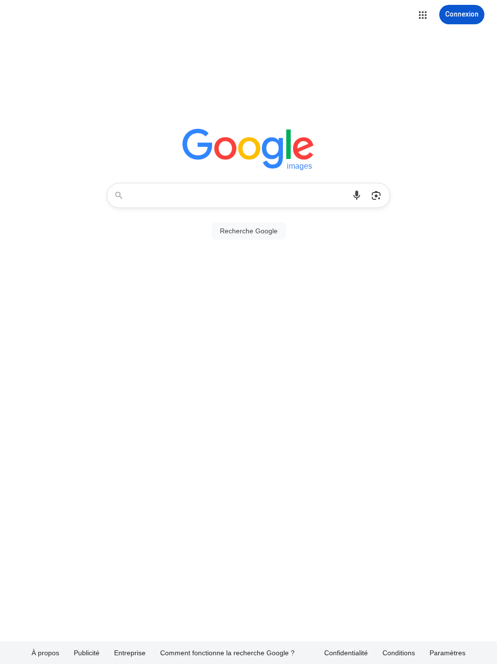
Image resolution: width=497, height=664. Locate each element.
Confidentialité (346, 653)
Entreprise (130, 653)
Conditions (398, 653)
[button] (422, 15)
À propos (45, 653)
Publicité (86, 653)
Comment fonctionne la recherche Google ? (227, 653)
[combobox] (238, 195)
